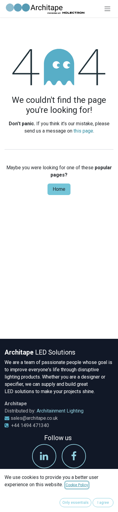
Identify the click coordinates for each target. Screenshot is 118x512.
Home (59, 189)
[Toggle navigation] (107, 8)
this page (83, 131)
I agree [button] (103, 502)
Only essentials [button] (75, 502)
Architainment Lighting (60, 411)
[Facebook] (74, 456)
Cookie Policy (77, 485)
